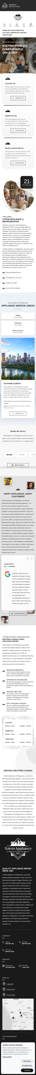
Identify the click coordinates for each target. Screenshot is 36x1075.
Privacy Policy (7, 1057)
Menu (4, 26)
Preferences (27, 1061)
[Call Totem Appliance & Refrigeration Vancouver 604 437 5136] (9, 951)
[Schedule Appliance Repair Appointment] (20, 673)
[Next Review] (31, 558)
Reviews (31, 26)
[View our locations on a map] (18, 1014)
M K (5, 566)
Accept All (27, 1070)
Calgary (6, 406)
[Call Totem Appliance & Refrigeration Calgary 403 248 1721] (9, 943)
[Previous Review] (27, 558)
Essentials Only (27, 1065)
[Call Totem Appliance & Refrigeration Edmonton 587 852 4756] (26, 943)
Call (10, 26)
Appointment (12, 4)
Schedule (17, 26)
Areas (23, 26)
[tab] (18, 316)
